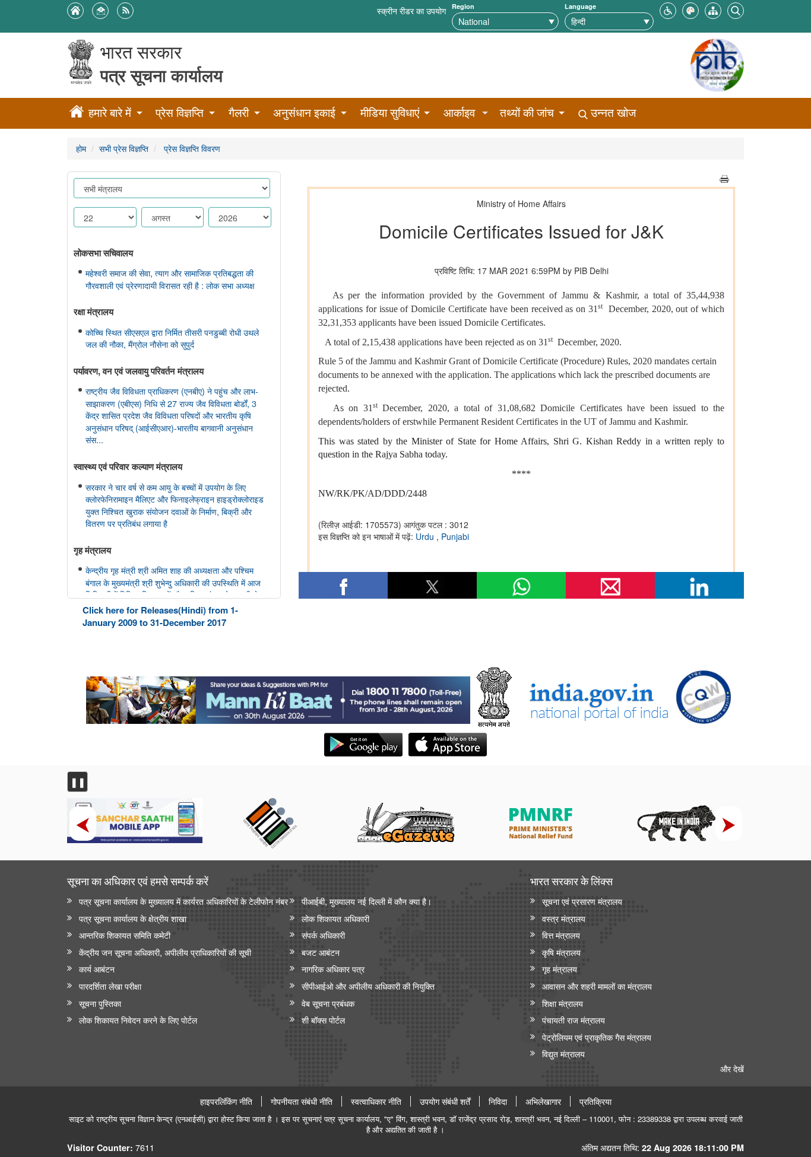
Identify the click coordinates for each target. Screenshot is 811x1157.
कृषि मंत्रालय (561, 952)
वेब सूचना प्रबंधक (328, 1003)
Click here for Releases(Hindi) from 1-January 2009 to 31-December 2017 (160, 616)
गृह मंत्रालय (559, 968)
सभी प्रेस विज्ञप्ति (123, 148)
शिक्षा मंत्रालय (562, 1003)
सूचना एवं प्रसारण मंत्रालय (582, 901)
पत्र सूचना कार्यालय (161, 75)
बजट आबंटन (321, 952)
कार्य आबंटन (97, 968)
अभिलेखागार (543, 1101)
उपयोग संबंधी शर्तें (445, 1101)
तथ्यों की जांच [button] (527, 112)
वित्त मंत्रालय (561, 935)
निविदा (498, 1101)
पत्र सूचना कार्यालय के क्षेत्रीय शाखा (132, 918)
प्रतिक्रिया (595, 1101)
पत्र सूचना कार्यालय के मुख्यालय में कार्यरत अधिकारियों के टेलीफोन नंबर (183, 901)
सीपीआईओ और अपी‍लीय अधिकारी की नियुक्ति (368, 986)
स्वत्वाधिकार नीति (376, 1101)
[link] (278, 697)
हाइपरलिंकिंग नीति (226, 1101)
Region (463, 6)
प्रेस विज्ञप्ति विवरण (190, 148)
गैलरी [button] (239, 112)
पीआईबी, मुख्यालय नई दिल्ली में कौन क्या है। (367, 901)
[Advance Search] (735, 9)
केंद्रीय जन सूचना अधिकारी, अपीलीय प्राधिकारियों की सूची (165, 952)
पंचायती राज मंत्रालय (573, 1019)
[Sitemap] (713, 9)
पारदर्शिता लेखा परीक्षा (110, 986)
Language (580, 6)
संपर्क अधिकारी (323, 935)
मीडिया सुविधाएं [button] (389, 112)
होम (81, 148)
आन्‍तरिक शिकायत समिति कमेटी (124, 935)
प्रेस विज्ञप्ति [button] (180, 112)
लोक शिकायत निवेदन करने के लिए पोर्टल (138, 1019)
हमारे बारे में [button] (109, 112)
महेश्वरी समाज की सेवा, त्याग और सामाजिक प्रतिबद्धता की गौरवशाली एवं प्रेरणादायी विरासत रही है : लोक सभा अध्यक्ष (170, 279)
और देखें (732, 1068)
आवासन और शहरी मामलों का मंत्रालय (597, 986)
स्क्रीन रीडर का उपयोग (411, 10)
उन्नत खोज (612, 112)
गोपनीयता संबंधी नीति (301, 1101)
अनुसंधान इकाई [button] (304, 112)
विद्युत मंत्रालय (563, 1053)
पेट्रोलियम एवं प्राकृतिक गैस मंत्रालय (596, 1037)
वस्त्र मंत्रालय (563, 918)
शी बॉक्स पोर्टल (323, 1019)
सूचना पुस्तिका (100, 1003)
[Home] (76, 113)
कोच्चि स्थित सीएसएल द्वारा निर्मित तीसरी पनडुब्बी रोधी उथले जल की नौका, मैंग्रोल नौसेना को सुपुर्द (172, 338)
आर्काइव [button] (459, 112)
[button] (668, 9)
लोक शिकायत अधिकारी (335, 918)
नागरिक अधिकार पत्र (333, 968)
